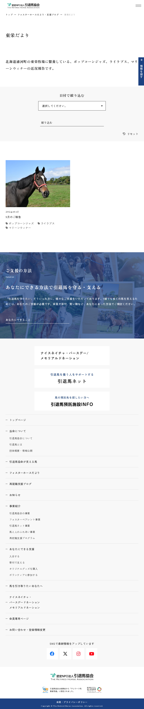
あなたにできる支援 (21, 549)
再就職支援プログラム (22, 538)
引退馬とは (15, 444)
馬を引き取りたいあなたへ (26, 586)
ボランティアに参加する (23, 575)
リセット (132, 134)
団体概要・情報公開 (21, 450)
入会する (14, 556)
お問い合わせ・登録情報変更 (27, 630)
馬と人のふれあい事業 (22, 532)
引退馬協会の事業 (19, 513)
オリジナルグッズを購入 (23, 568)
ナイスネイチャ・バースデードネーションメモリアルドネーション (24, 602)
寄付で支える (17, 562)
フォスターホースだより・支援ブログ (38, 14)
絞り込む (46, 122)
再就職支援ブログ (20, 484)
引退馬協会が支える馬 (23, 462)
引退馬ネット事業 (19, 525)
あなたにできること (18, 320)
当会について (17, 431)
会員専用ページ (19, 618)
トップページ (17, 420)
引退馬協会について (21, 438)
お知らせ (14, 495)
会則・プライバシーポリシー (71, 702)
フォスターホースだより (24, 473)
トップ (9, 14)
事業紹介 (14, 506)
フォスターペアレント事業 (24, 519)
